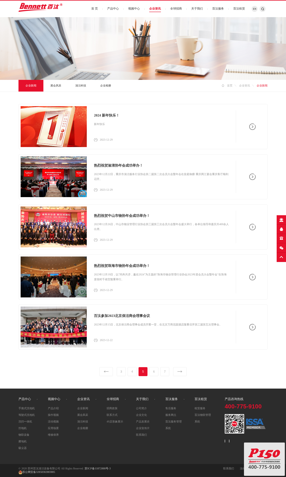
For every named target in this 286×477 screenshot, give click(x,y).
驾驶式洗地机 (26, 415)
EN (254, 8)
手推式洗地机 (26, 408)
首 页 (94, 8)
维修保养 (53, 434)
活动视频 (53, 421)
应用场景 (53, 428)
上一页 (106, 371)
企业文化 (141, 415)
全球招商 (176, 8)
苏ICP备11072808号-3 (98, 468)
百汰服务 (218, 8)
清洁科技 (80, 85)
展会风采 (55, 85)
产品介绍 (53, 408)
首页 (229, 85)
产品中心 (113, 8)
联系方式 (112, 415)
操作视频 (53, 415)
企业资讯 (155, 8)
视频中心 (134, 8)
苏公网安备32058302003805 (38, 472)
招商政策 (112, 408)
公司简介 (141, 408)
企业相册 (105, 85)
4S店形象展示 (115, 421)
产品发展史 (143, 421)
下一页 (180, 371)
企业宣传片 (143, 428)
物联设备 (23, 434)
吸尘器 (22, 448)
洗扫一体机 (25, 421)
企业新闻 (30, 85)
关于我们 (197, 8)
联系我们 (141, 434)
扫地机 (22, 428)
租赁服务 (200, 408)
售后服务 (170, 408)
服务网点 (170, 415)
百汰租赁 (239, 8)
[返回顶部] (281, 257)
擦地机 (22, 441)
